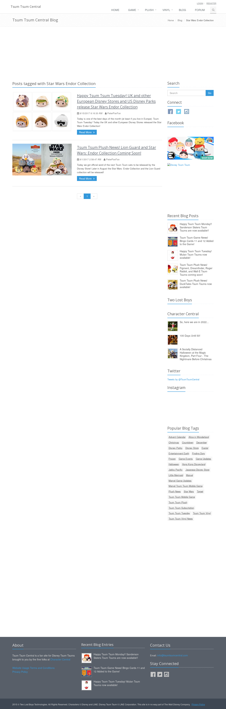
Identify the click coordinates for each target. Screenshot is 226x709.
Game (132, 10)
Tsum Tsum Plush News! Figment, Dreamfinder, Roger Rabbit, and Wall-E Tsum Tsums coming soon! (196, 269)
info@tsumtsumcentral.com (172, 655)
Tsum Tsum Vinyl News (181, 518)
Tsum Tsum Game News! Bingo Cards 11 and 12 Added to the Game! (196, 241)
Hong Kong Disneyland (193, 464)
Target (200, 491)
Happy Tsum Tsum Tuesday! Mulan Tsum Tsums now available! (196, 254)
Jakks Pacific (176, 469)
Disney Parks (175, 448)
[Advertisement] (113, 53)
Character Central (60, 659)
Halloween (174, 464)
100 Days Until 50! (190, 335)
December (201, 442)
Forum (200, 10)
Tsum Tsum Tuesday (179, 513)
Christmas (174, 442)
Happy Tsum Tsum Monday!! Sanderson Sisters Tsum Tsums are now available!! (196, 227)
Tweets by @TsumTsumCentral (183, 379)
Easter (205, 448)
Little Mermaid (176, 475)
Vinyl (166, 10)
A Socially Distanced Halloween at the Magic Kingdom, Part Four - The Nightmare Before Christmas (196, 354)
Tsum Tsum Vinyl (202, 513)
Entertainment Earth (179, 453)
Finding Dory (198, 453)
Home (115, 10)
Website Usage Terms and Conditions (33, 668)
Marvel (189, 475)
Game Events (186, 458)
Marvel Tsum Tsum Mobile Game (186, 486)
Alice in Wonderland (199, 437)
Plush (149, 10)
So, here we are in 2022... (194, 322)
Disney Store (192, 448)
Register (211, 3)
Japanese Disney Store (197, 469)
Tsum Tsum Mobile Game (182, 497)
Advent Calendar (177, 437)
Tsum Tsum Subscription (181, 507)
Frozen (172, 458)
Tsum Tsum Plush (178, 502)
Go (209, 93)
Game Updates (203, 458)
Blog (182, 10)
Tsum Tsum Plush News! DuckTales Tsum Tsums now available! (196, 284)
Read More (85, 132)
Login (200, 3)
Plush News (175, 491)
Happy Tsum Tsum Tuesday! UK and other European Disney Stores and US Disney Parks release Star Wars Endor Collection (116, 101)
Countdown (187, 442)
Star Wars (189, 491)
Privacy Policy (20, 671)
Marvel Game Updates (180, 480)
